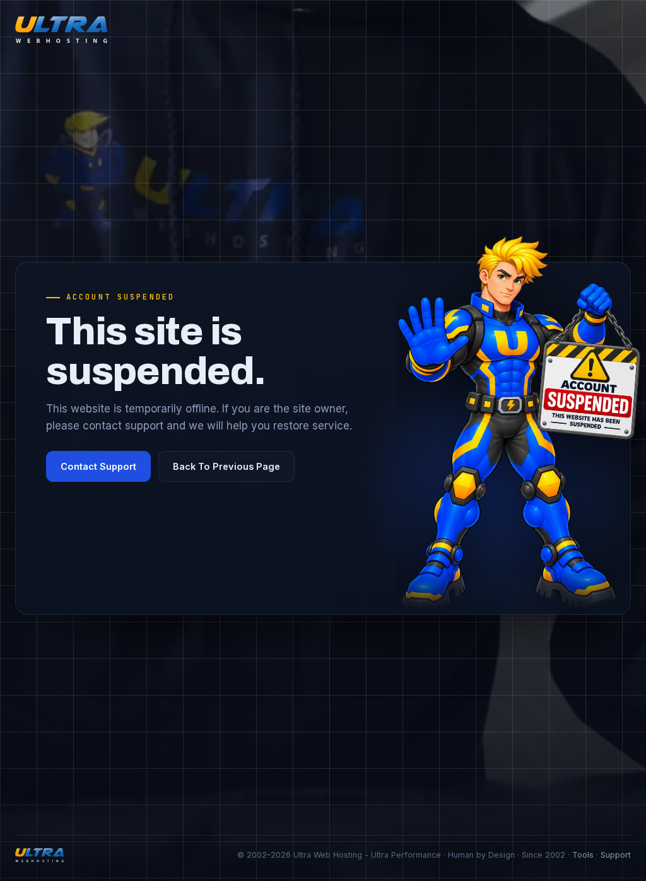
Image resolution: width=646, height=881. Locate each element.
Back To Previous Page (226, 466)
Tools (583, 855)
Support (616, 855)
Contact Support (98, 466)
